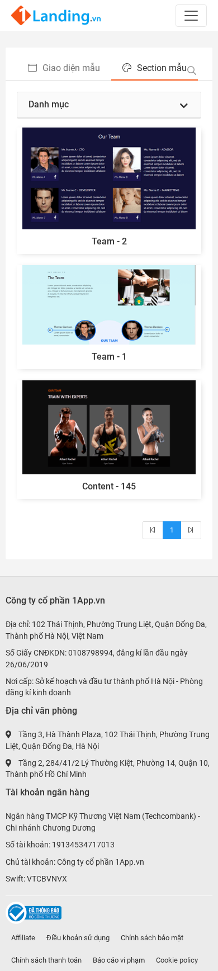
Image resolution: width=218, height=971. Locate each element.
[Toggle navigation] (191, 15)
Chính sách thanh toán (46, 960)
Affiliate (23, 938)
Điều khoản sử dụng (78, 938)
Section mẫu (162, 68)
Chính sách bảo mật (152, 938)
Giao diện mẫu (71, 68)
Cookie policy (177, 960)
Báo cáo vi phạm (119, 960)
